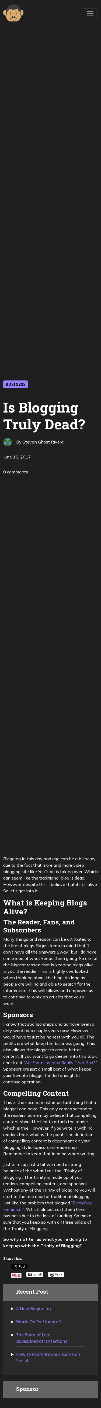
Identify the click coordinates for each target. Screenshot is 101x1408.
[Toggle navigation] (90, 13)
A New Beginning (33, 1309)
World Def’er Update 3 (39, 1322)
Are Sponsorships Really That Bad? (60, 1062)
